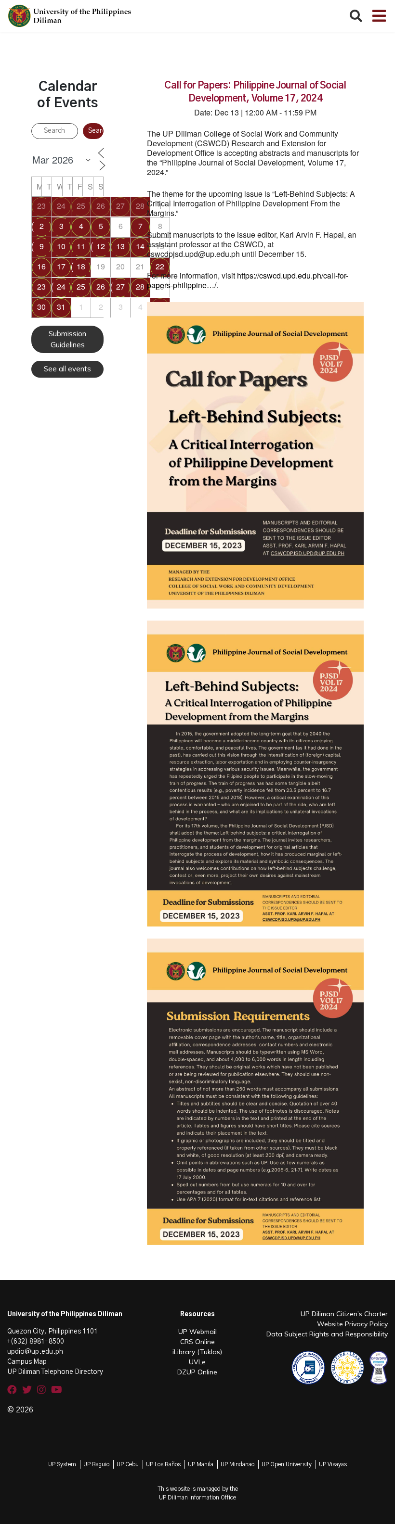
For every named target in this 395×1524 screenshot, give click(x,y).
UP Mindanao (237, 1464)
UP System (62, 1464)
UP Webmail (197, 1331)
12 (100, 246)
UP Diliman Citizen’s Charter (344, 1313)
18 (81, 266)
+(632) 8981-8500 (35, 1341)
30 (41, 306)
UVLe (197, 1362)
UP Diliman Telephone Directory (55, 1372)
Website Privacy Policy (352, 1324)
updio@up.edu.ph (35, 1351)
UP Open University (287, 1464)
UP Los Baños (163, 1464)
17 (61, 266)
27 (120, 205)
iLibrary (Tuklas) (197, 1351)
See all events (67, 368)
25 (81, 205)
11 (81, 246)
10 (61, 246)
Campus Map (27, 1362)
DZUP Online (197, 1372)
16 (41, 266)
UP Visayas (333, 1464)
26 (100, 205)
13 (120, 246)
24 (61, 205)
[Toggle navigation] (379, 16)
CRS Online (197, 1341)
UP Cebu (128, 1464)
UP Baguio (96, 1464)
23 (41, 205)
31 (61, 306)
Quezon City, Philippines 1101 (52, 1331)
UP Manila (200, 1464)
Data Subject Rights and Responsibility (327, 1334)
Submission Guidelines (67, 339)
